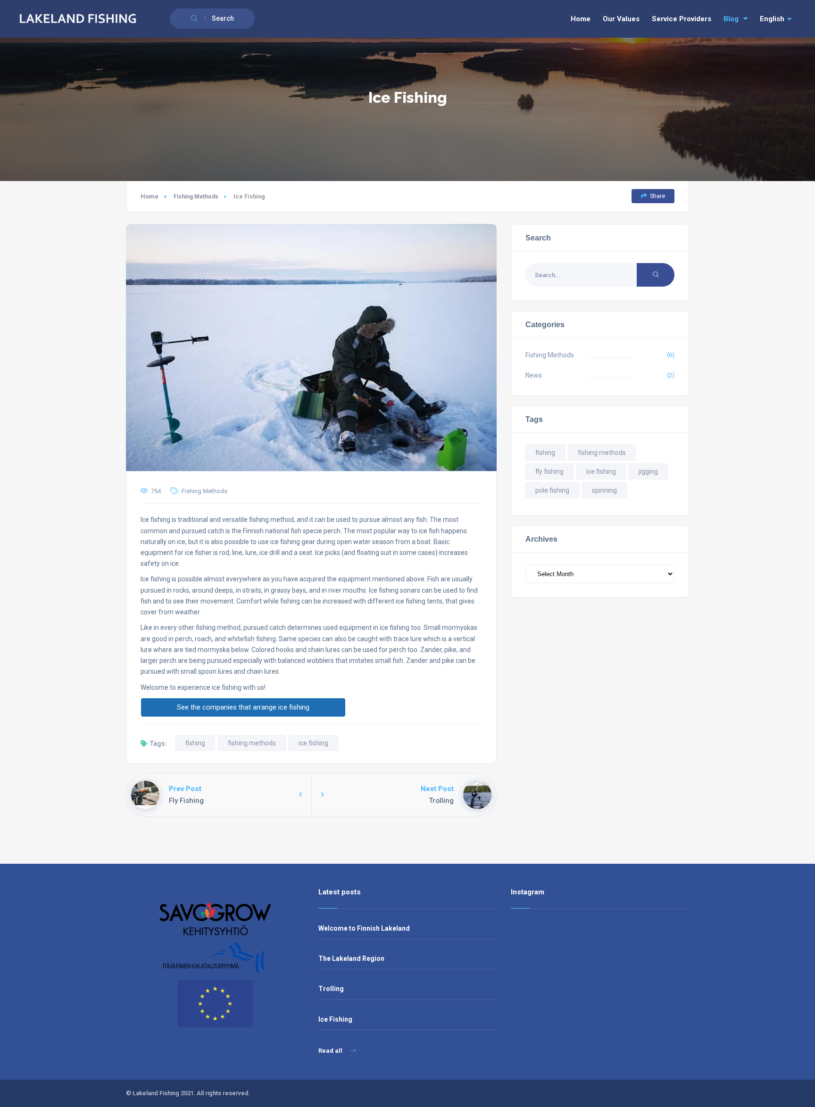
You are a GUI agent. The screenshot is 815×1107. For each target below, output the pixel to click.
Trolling (331, 988)
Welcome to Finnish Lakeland (364, 928)
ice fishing (313, 743)
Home (580, 19)
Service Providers (681, 19)
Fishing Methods (196, 196)
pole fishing (552, 490)
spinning (604, 490)
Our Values (621, 19)
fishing (195, 743)
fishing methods (252, 743)
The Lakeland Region (351, 958)
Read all (331, 1050)
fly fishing (549, 471)
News (533, 375)
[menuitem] (775, 19)
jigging (648, 471)
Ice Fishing (335, 1019)
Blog (731, 19)
